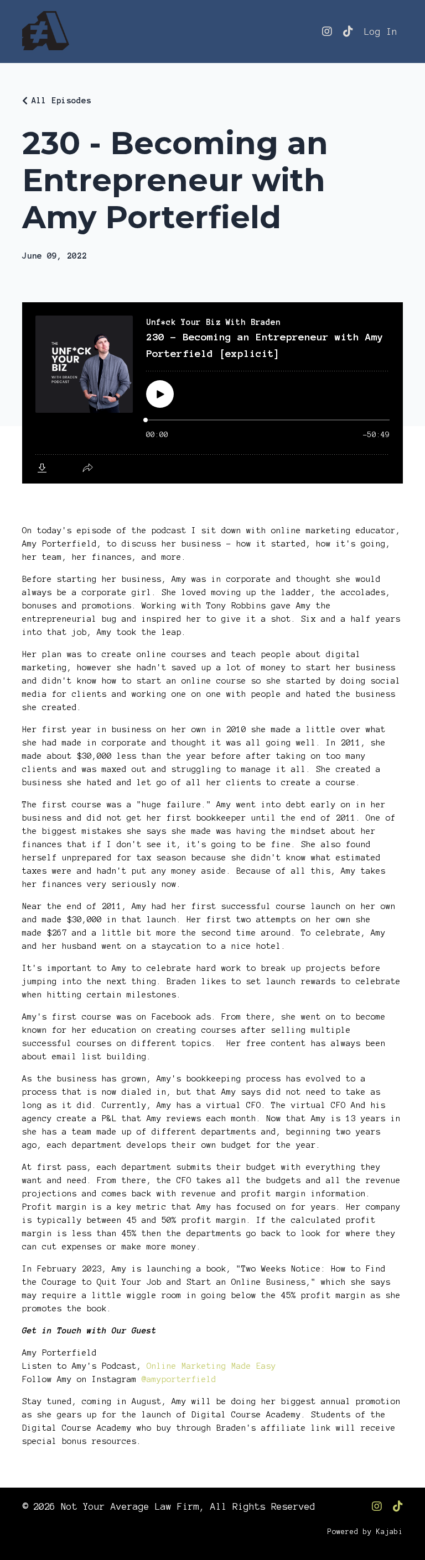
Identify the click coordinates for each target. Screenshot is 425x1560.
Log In (380, 31)
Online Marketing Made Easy (211, 1366)
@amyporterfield (179, 1379)
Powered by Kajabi (365, 1532)
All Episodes (61, 100)
